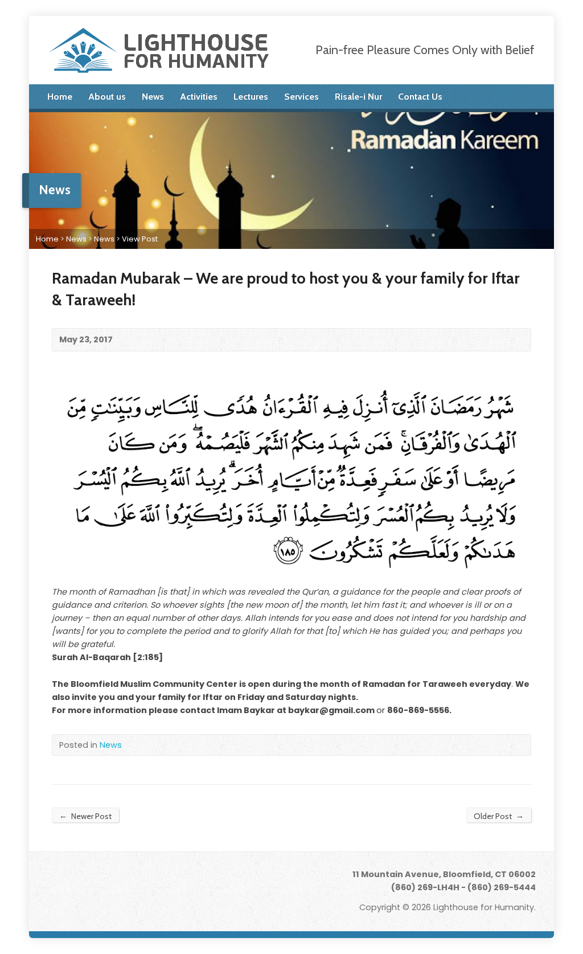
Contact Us (420, 96)
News (153, 96)
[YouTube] (531, 97)
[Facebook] (499, 97)
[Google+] (515, 97)
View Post (140, 239)
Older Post (499, 815)
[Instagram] (115, 879)
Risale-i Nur (358, 96)
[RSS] (467, 97)
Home (59, 96)
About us (107, 96)
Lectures (250, 96)
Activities (198, 96)
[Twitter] (483, 97)
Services (301, 96)
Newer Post (85, 815)
